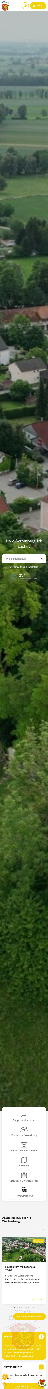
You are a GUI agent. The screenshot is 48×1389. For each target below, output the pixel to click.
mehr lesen (36, 1300)
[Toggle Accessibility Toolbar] (5, 1376)
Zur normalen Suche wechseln (24, 567)
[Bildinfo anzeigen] (43, 1259)
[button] (38, 5)
